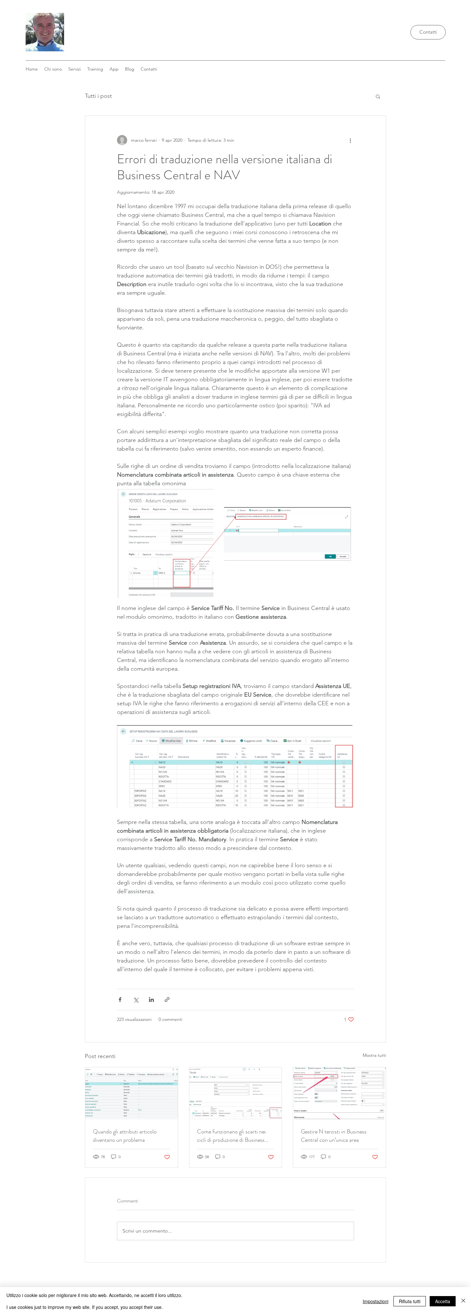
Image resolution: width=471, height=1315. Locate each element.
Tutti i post (98, 95)
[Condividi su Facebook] (120, 1000)
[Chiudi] (463, 1301)
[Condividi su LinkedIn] (151, 1000)
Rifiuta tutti (409, 1301)
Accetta (442, 1301)
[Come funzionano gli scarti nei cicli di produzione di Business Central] (235, 1093)
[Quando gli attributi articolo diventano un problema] (131, 1093)
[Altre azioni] (350, 140)
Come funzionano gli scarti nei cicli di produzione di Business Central (231, 1135)
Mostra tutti (374, 1055)
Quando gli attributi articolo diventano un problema (125, 1135)
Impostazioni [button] (375, 1301)
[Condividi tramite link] (167, 1000)
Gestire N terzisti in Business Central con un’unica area (334, 1135)
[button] (114, 69)
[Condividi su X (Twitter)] (136, 1000)
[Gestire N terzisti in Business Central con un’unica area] (339, 1093)
